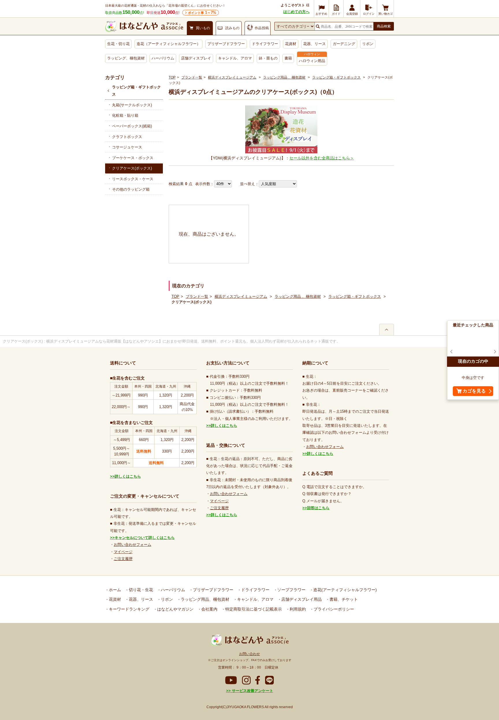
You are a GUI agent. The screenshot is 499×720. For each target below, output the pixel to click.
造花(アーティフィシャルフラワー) (344, 589)
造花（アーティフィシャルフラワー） (168, 44)
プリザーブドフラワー (226, 44)
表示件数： (204, 184)
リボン (367, 44)
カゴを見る (474, 390)
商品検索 (384, 26)
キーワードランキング (128, 609)
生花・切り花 (118, 44)
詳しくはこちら (128, 476)
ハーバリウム (163, 58)
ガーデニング (344, 44)
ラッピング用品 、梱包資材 (284, 77)
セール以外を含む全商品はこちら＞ (321, 158)
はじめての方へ (296, 12)
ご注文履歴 (123, 559)
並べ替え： (249, 184)
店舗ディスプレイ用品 (301, 599)
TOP (172, 77)
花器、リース (314, 44)
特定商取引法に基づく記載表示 (253, 609)
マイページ (123, 552)
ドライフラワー (265, 44)
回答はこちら (318, 508)
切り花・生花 (140, 589)
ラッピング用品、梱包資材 (204, 599)
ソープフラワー (291, 589)
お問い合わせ (249, 654)
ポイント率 (202, 12)
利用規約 (297, 609)
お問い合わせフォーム (132, 544)
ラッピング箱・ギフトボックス (136, 91)
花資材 (290, 44)
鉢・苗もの (268, 58)
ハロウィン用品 (312, 61)
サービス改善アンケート (252, 691)
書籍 (288, 58)
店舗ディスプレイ (196, 58)
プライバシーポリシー (333, 609)
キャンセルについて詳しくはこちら (145, 537)
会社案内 (208, 609)
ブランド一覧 (191, 77)
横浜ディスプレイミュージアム (232, 77)
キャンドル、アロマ (235, 58)
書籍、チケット (343, 599)
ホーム (114, 589)
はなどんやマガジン (174, 609)
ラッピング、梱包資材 (126, 58)
